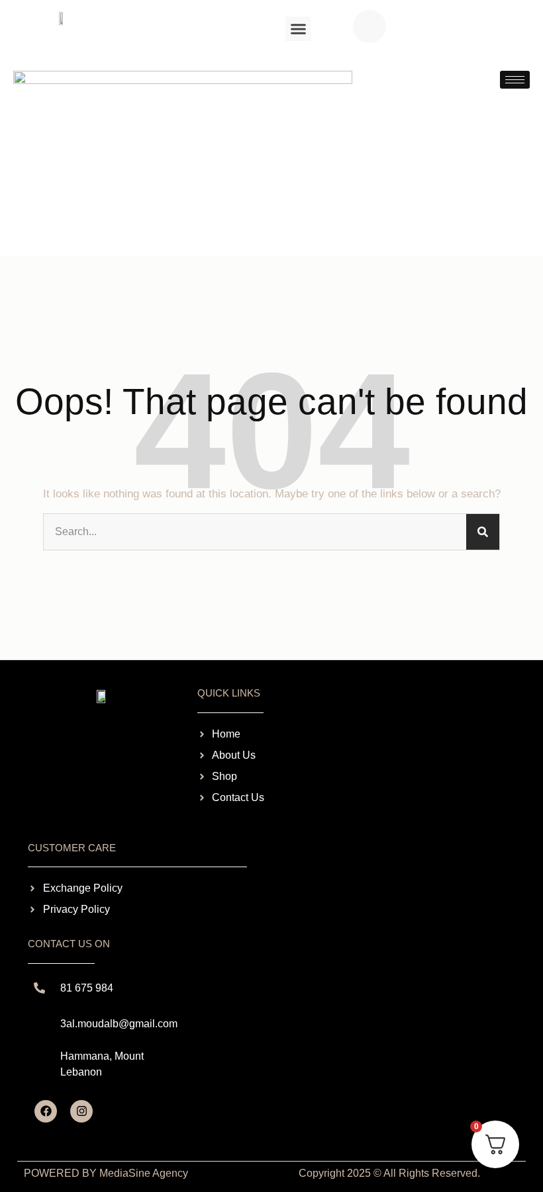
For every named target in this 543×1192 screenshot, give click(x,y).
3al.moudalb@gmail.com (118, 1023)
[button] (298, 29)
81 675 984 (86, 988)
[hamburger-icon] (515, 80)
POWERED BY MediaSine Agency (106, 1173)
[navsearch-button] (369, 26)
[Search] (482, 532)
